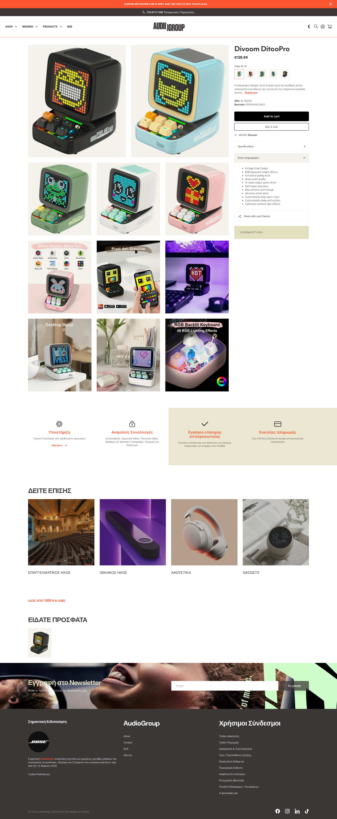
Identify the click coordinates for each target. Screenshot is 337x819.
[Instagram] (287, 811)
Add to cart (272, 116)
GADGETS (251, 572)
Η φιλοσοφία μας (228, 792)
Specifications (246, 146)
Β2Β (69, 26)
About (127, 736)
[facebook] (277, 811)
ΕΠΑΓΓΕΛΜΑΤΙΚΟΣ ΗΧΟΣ (49, 572)
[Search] (316, 26)
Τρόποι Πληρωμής (229, 742)
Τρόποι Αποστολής (229, 736)
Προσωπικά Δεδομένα (231, 761)
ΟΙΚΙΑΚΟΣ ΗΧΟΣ (113, 572)
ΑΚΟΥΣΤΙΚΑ (181, 572)
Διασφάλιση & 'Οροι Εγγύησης (235, 748)
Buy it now (271, 126)
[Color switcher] (309, 26)
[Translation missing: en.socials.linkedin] (297, 811)
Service (58, 445)
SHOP (9, 26)
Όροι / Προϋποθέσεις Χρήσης (235, 755)
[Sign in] (323, 26)
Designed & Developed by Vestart (70, 811)
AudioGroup (142, 723)
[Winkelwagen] (330, 26)
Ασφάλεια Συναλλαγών (232, 774)
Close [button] (330, 4)
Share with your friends (257, 216)
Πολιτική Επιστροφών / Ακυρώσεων (239, 786)
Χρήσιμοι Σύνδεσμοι (249, 723)
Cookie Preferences (39, 774)
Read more (251, 92)
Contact (128, 742)
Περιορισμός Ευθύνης (231, 767)
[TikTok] (307, 811)
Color (240, 66)
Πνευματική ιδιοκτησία (231, 780)
